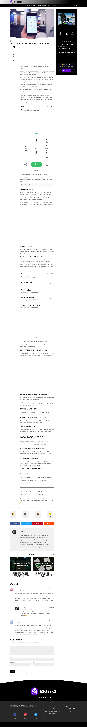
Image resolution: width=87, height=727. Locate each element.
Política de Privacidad (70, 708)
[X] (38, 697)
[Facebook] (36, 697)
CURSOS (70, 711)
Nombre (11, 657)
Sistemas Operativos (17, 41)
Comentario (12, 644)
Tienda (59, 5)
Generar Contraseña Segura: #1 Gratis (52, 711)
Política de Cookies (70, 706)
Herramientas (44, 5)
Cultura (49, 5)
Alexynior (22, 607)
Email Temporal (52, 713)
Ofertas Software (52, 705)
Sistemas (38, 5)
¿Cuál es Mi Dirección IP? (52, 709)
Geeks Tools (52, 708)
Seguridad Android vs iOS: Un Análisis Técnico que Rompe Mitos (43, 575)
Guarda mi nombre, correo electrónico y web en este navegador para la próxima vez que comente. (26, 667)
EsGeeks (12, 41)
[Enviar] (13, 60)
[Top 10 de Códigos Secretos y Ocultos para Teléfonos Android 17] (36, 138)
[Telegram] (70, 5)
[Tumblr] (47, 697)
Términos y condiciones (70, 709)
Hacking (28, 5)
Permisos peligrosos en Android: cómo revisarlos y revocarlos (20, 575)
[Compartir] (13, 52)
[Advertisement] (37, 55)
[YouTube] (43, 697)
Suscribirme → (66, 70)
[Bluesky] (45, 697)
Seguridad (33, 5)
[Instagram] (40, 697)
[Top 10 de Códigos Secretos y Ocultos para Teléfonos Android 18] (36, 305)
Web (33, 662)
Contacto (54, 5)
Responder (51, 588)
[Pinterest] (41, 697)
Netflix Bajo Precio (52, 706)
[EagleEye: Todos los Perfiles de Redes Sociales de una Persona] (66, 19)
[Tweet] (13, 54)
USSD (22, 77)
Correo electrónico (13, 662)
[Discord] (72, 5)
